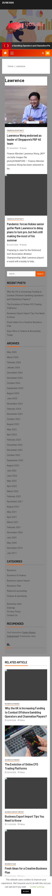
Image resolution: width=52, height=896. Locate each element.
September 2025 (15, 388)
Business (11, 570)
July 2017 (12, 553)
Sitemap (11, 608)
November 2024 (15, 403)
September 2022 (15, 460)
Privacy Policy (14, 611)
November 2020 (15, 532)
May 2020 (12, 543)
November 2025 (15, 378)
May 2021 (12, 512)
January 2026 (13, 367)
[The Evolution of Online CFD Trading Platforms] (26, 741)
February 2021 (14, 527)
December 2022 (15, 445)
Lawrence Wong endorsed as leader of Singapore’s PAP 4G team (24, 139)
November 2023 (15, 414)
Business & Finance (16, 575)
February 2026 (14, 362)
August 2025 (13, 393)
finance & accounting (17, 591)
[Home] (5, 53)
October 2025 (13, 383)
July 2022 (12, 470)
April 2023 (12, 434)
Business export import (18, 580)
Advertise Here (14, 604)
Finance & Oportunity (15, 130)
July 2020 (12, 537)
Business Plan (14, 585)
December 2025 (15, 372)
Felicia (22, 720)
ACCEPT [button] (26, 891)
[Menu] (12, 53)
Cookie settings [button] (37, 887)
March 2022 (12, 491)
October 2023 (13, 419)
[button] (12, 53)
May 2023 (12, 429)
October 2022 (13, 455)
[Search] (43, 53)
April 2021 (12, 517)
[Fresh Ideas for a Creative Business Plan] (26, 845)
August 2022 (13, 465)
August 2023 (13, 424)
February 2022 (14, 496)
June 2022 (12, 475)
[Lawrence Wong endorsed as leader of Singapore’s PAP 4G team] (26, 106)
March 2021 (12, 522)
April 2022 (12, 486)
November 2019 (15, 548)
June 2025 (12, 398)
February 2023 (14, 439)
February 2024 (14, 409)
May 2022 (12, 481)
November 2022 (15, 450)
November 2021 (15, 501)
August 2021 (13, 506)
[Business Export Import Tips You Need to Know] (26, 793)
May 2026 (12, 352)
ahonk (24, 148)
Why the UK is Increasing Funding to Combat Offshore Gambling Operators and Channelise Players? (25, 295)
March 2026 (12, 357)
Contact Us (12, 615)
